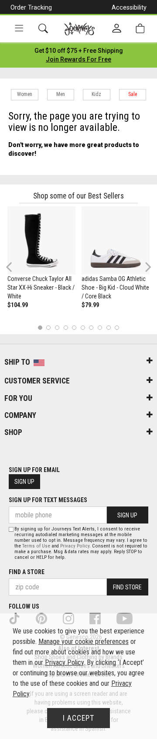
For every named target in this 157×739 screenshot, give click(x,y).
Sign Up (24, 481)
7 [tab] (91, 327)
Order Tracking (31, 7)
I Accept (78, 718)
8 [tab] (99, 327)
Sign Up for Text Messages (48, 499)
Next (146, 267)
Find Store (127, 587)
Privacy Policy (74, 546)
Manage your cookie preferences (83, 641)
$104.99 (17, 304)
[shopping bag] (140, 28)
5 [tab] (74, 327)
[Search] (43, 28)
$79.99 (90, 304)
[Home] (80, 28)
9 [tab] (108, 327)
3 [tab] (57, 327)
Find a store (26, 571)
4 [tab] (65, 327)
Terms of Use (36, 546)
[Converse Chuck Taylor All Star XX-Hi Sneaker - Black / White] (41, 240)
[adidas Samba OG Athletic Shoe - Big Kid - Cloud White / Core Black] (116, 240)
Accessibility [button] (129, 7)
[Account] (117, 29)
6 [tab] (82, 327)
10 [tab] (116, 327)
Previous (14, 270)
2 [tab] (48, 327)
